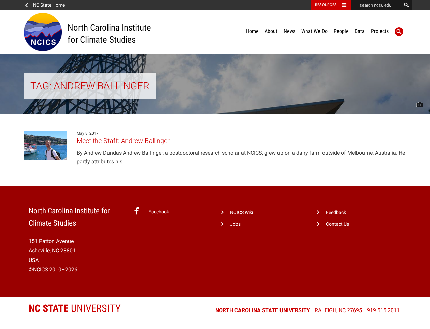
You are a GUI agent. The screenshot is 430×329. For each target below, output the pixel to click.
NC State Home (49, 5)
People (341, 31)
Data (360, 31)
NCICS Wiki (241, 212)
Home (252, 31)
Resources (326, 5)
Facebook (158, 212)
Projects (380, 31)
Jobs (235, 224)
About (271, 31)
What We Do (314, 31)
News (289, 31)
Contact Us (337, 224)
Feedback (336, 212)
